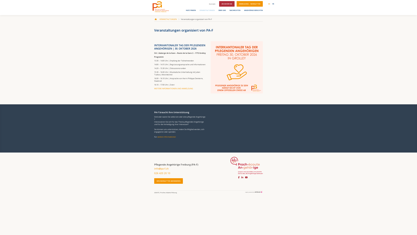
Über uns (222, 10)
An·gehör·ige (227, 4)
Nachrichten (235, 10)
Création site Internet (255, 192)
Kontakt (212, 4)
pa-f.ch (160, 6)
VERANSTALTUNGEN (207, 10)
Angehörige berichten (253, 10)
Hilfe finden (191, 10)
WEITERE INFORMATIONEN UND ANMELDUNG (173, 88)
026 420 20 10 (162, 173)
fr (273, 4)
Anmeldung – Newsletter (249, 4)
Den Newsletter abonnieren (168, 181)
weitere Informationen (166, 137)
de (269, 4)
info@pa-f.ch (161, 168)
